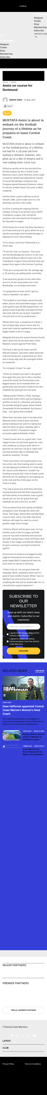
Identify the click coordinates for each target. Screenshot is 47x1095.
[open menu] (2, 35)
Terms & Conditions (33, 1064)
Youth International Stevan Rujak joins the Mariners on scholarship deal (33, 752)
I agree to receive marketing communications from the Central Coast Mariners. (24, 641)
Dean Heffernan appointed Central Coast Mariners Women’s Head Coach (23, 710)
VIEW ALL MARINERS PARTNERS (23, 1010)
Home (5, 82)
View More (39, 671)
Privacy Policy (28, 633)
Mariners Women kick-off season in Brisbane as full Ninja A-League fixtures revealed (33, 737)
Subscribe (23, 651)
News (13, 82)
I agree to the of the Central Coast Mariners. (24, 634)
